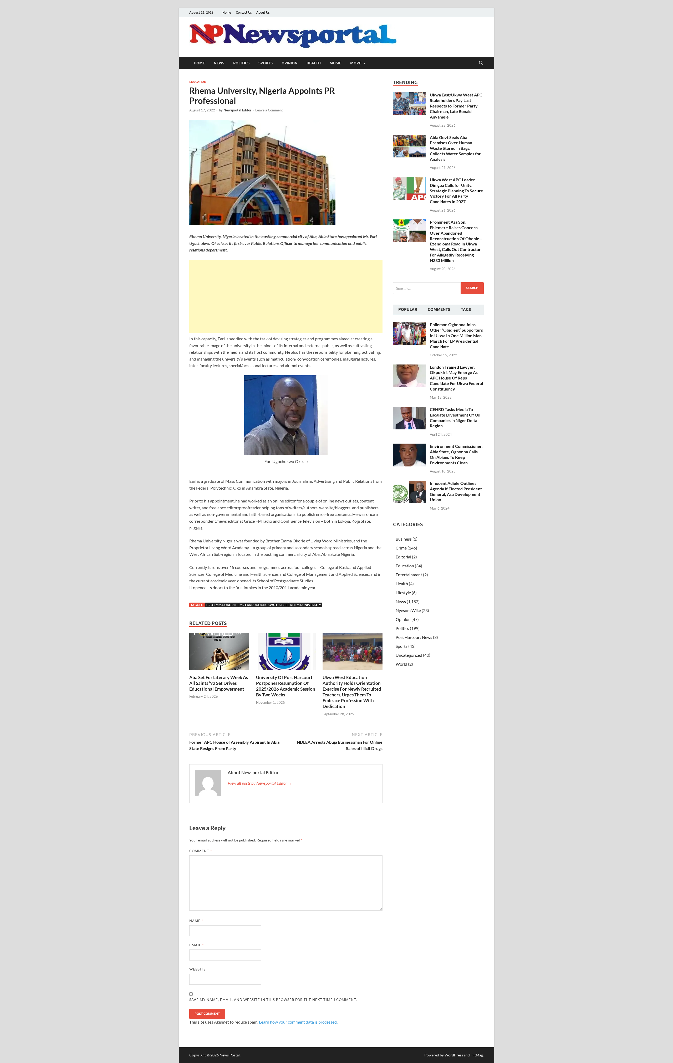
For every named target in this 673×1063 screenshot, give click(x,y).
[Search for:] (438, 288)
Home (226, 12)
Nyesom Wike (408, 610)
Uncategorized (409, 655)
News (219, 63)
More (355, 63)
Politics (241, 63)
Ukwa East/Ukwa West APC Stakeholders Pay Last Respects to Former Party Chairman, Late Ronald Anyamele (456, 105)
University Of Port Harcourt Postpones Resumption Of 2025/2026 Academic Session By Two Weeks (285, 686)
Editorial (403, 556)
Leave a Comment (269, 110)
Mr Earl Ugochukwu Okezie (263, 605)
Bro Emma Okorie (221, 605)
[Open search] (481, 63)
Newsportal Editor (237, 110)
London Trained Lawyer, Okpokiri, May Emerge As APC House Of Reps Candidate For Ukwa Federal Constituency (456, 377)
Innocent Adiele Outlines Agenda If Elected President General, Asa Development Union (456, 491)
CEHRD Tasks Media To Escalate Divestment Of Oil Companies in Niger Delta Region (455, 417)
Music (335, 63)
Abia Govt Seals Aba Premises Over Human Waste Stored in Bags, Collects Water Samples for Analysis (455, 148)
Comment (200, 851)
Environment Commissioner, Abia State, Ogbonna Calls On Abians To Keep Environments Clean (456, 454)
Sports (265, 63)
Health (314, 63)
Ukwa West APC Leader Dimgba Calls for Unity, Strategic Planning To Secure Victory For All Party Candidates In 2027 (456, 190)
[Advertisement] (286, 296)
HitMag (477, 1055)
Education (197, 82)
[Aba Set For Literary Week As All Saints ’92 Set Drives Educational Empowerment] (219, 653)
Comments (439, 309)
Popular (407, 309)
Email (196, 945)
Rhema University (305, 605)
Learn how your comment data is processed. (298, 1021)
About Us (262, 12)
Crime (401, 547)
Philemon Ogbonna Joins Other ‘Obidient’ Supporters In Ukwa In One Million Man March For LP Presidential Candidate (456, 335)
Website (197, 969)
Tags (466, 309)
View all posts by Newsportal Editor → (260, 782)
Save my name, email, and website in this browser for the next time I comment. (273, 1000)
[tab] (407, 310)
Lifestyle (403, 592)
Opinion (290, 63)
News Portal (230, 1055)
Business (404, 538)
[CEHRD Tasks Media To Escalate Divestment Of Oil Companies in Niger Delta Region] (409, 409)
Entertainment (409, 574)
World (401, 663)
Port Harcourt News (414, 637)
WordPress (454, 1055)
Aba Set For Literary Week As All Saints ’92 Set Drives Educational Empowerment (218, 683)
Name (196, 921)
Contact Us (244, 12)
